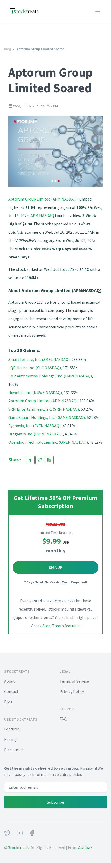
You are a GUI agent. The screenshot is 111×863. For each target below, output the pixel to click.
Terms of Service (74, 681)
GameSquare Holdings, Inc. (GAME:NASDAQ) (46, 417)
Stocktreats (18, 847)
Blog (7, 49)
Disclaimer (13, 749)
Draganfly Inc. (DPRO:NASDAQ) (35, 433)
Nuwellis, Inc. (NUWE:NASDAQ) (35, 392)
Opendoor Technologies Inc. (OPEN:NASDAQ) (48, 442)
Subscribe (55, 802)
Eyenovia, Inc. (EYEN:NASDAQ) (34, 425)
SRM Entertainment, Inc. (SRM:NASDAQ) (43, 409)
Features (12, 728)
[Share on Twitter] (39, 460)
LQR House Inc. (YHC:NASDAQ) (34, 367)
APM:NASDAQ (42, 215)
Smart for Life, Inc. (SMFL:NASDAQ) (39, 359)
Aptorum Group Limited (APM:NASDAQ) (43, 199)
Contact (11, 691)
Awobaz (85, 847)
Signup (55, 567)
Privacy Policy (72, 691)
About (9, 681)
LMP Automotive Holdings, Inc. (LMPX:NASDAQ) (50, 376)
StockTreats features (61, 625)
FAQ (63, 718)
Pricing (10, 739)
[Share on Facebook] (30, 460)
